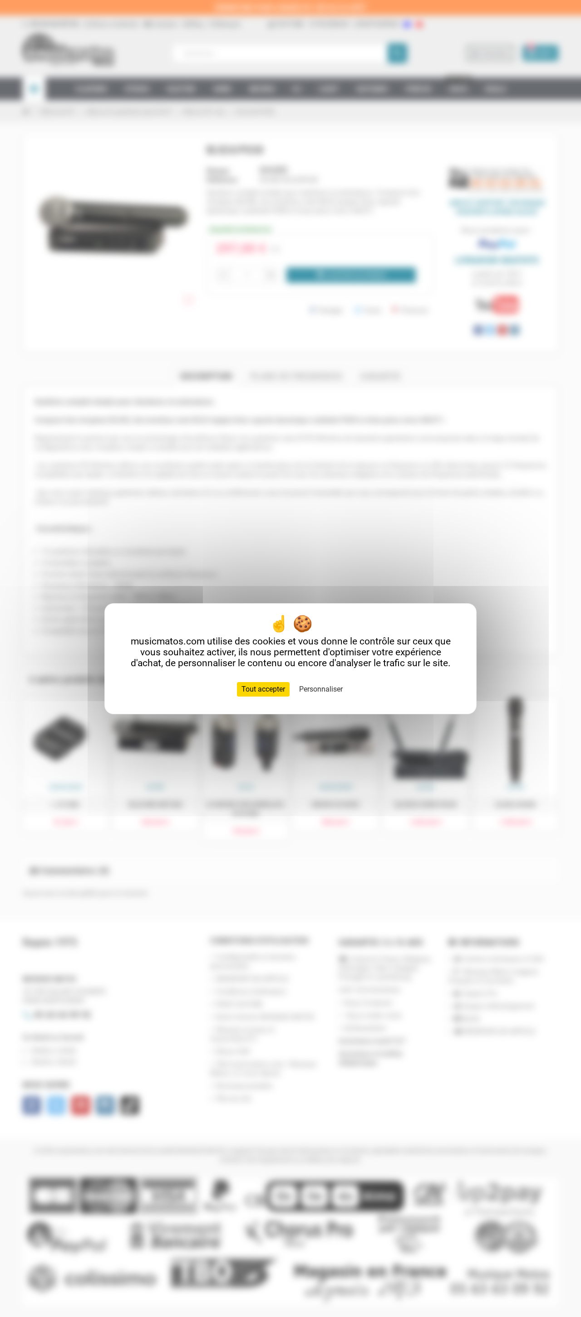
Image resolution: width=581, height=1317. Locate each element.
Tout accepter (263, 689)
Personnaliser (321, 689)
